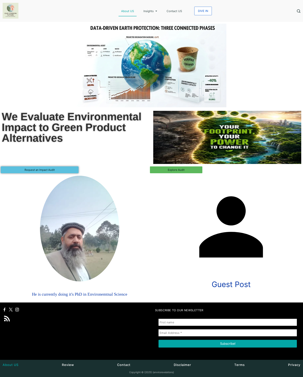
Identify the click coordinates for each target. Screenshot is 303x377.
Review (68, 365)
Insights (148, 11)
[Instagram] (17, 309)
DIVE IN (203, 11)
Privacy (294, 365)
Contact (123, 365)
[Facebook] (4, 309)
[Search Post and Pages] (298, 11)
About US (127, 11)
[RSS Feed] (7, 316)
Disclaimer (182, 365)
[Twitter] (11, 309)
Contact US (174, 11)
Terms (239, 365)
